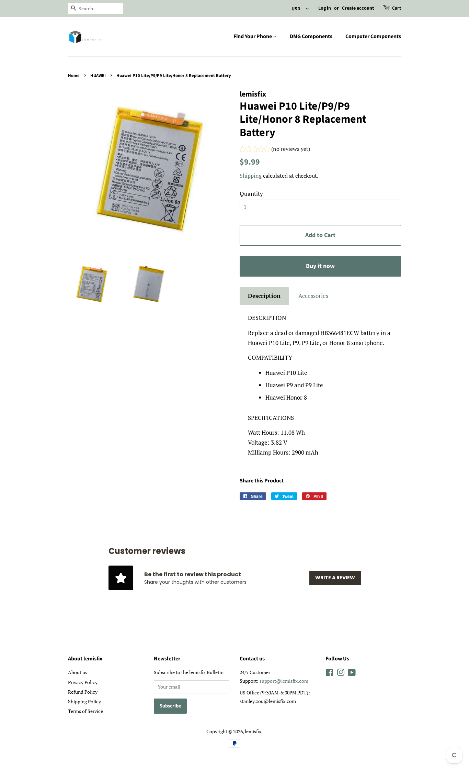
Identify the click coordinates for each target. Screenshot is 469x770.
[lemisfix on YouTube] (352, 673)
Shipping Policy (84, 701)
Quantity (251, 194)
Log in (324, 8)
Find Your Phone (253, 36)
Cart (396, 8)
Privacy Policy (83, 682)
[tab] (264, 296)
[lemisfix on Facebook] (329, 673)
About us (77, 672)
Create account (358, 8)
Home (74, 75)
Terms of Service (85, 711)
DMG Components (311, 36)
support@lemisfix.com (284, 681)
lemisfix (253, 731)
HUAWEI (98, 75)
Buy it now (320, 266)
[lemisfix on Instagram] (340, 673)
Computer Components (373, 36)
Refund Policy (83, 692)
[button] (275, 149)
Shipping (251, 175)
